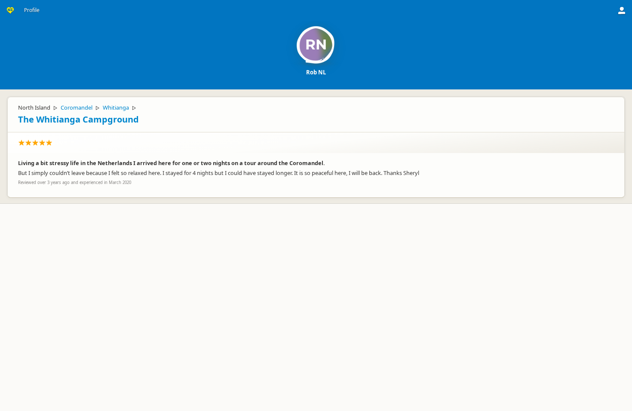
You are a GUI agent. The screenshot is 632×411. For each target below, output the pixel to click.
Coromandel (76, 107)
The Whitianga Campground (78, 119)
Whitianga (116, 107)
